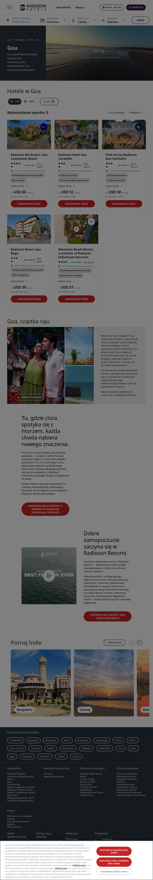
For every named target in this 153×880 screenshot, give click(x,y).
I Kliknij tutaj (79, 865)
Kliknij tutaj (61, 868)
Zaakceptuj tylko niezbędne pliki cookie (114, 862)
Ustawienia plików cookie (114, 871)
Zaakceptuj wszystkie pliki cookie (114, 851)
